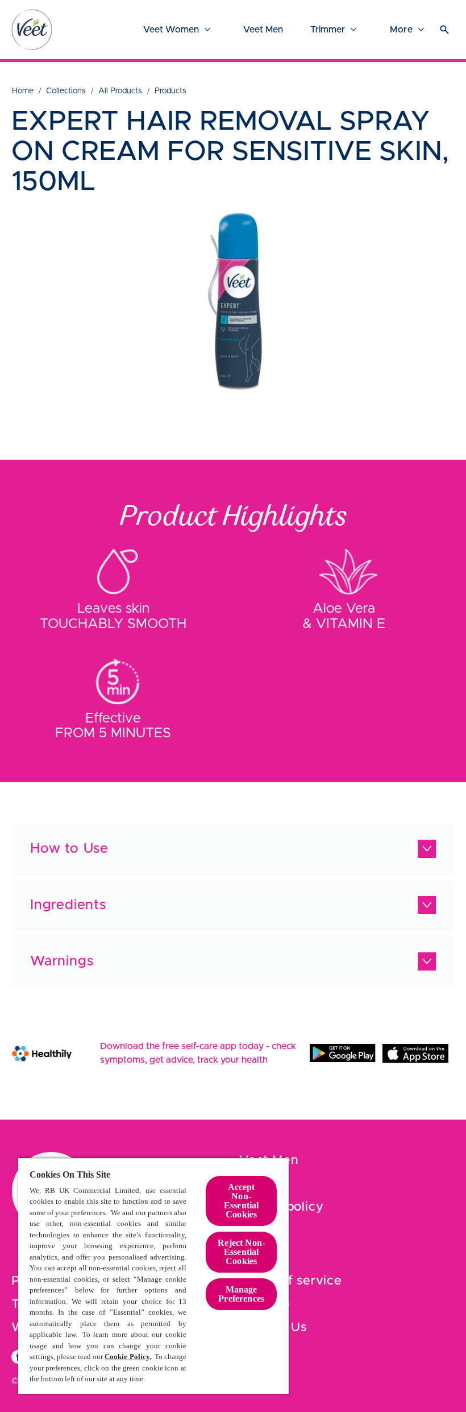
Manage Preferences (241, 1294)
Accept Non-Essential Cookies (241, 1200)
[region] (153, 1275)
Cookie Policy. (128, 1356)
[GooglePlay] (342, 1053)
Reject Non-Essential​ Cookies (241, 1252)
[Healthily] (41, 1053)
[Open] (444, 29)
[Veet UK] (31, 29)
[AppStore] (415, 1053)
